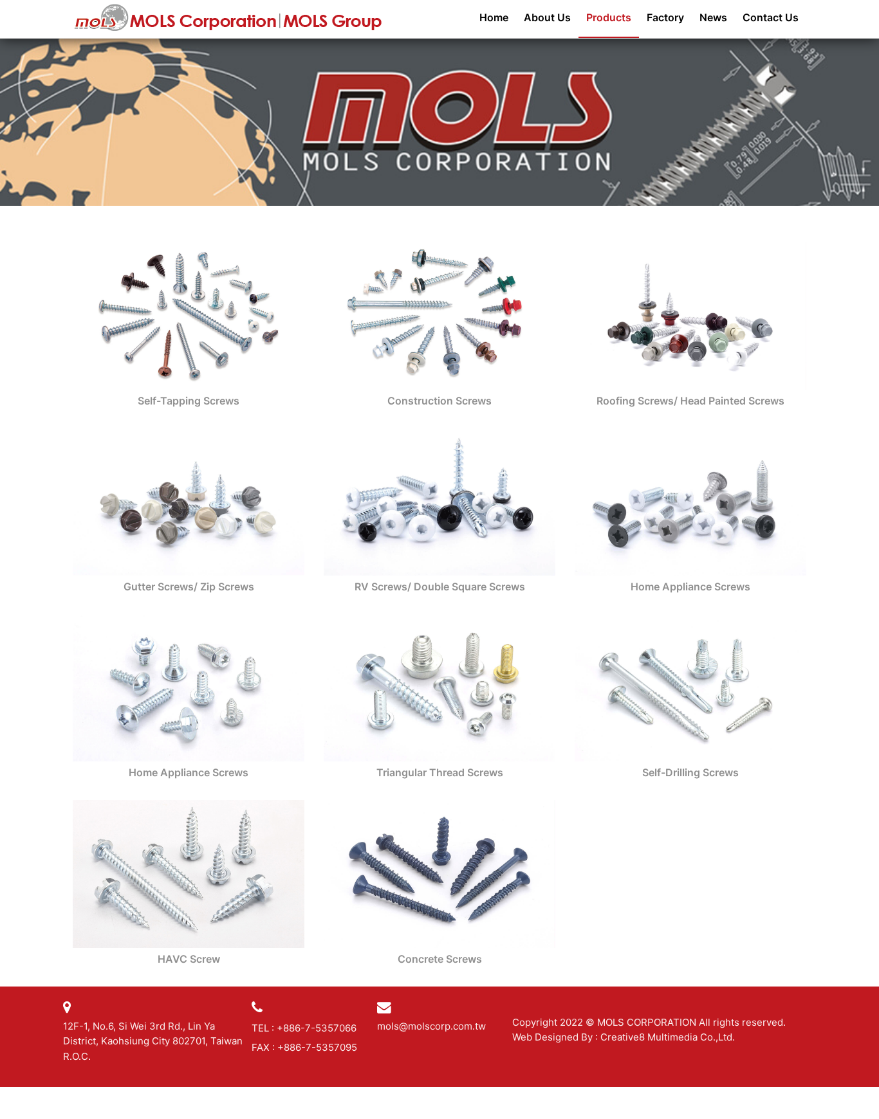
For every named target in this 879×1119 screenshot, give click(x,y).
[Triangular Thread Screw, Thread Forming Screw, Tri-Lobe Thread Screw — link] (439, 686)
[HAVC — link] (188, 873)
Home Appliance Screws (690, 586)
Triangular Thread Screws (439, 772)
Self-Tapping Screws (188, 400)
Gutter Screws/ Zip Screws (189, 586)
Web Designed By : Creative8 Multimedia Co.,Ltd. (623, 1037)
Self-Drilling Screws (690, 772)
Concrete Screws (440, 958)
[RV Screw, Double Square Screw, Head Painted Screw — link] (439, 501)
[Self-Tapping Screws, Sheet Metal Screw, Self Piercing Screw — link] (188, 314)
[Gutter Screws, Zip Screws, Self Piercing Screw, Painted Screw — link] (188, 501)
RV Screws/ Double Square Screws (440, 586)
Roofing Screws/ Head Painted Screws (690, 400)
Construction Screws (439, 400)
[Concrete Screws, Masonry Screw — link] (439, 873)
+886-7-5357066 (316, 1028)
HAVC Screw (189, 958)
